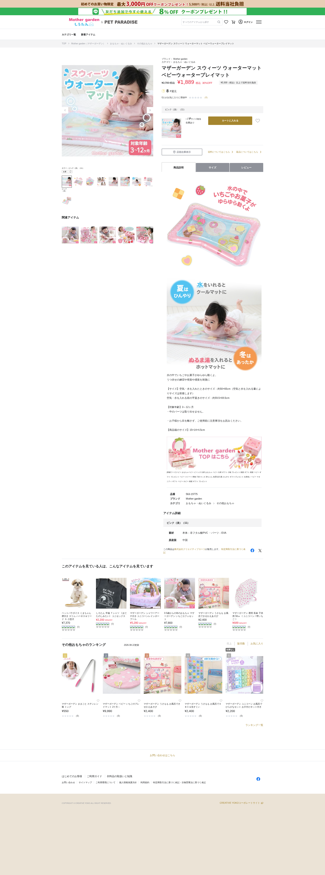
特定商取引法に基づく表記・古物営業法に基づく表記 (179, 782)
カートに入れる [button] (230, 120)
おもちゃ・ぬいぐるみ (121, 43)
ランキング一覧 (254, 725)
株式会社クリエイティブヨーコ (189, 549)
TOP (64, 43)
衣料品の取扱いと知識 (119, 776)
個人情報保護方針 (128, 782)
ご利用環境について (105, 782)
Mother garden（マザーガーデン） (88, 43)
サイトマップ (85, 782)
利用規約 (144, 782)
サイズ (212, 167)
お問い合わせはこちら (162, 755)
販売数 (241, 643)
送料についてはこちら (219, 152)
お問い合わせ (68, 782)
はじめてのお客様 (72, 776)
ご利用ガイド (94, 776)
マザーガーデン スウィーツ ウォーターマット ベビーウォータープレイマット (195, 43)
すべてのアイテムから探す (196, 22)
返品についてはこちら (247, 152)
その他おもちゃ (144, 43)
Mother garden (180, 59)
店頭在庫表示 (184, 152)
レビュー (246, 167)
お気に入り (257, 643)
